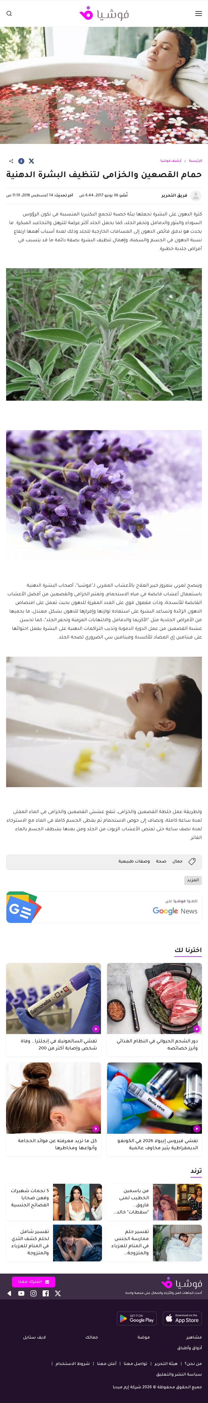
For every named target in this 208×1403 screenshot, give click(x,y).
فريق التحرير (174, 196)
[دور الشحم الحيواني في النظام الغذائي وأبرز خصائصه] (154, 998)
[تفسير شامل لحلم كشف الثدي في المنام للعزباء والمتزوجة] (77, 1243)
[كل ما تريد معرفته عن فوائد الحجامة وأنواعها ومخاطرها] (53, 1098)
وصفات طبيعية (134, 861)
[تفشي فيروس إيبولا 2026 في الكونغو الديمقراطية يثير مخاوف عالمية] (154, 1098)
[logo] (104, 13)
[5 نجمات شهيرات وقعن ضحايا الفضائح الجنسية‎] (77, 1202)
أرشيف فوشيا (171, 161)
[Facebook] (21, 161)
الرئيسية (195, 161)
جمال (177, 861)
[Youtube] (21, 1293)
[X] (31, 161)
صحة (161, 861)
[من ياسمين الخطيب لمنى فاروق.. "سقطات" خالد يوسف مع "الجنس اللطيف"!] (177, 1202)
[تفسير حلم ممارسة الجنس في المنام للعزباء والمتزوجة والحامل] (177, 1243)
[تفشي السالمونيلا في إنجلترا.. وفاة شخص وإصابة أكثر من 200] (53, 998)
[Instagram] (33, 1293)
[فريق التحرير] (196, 196)
